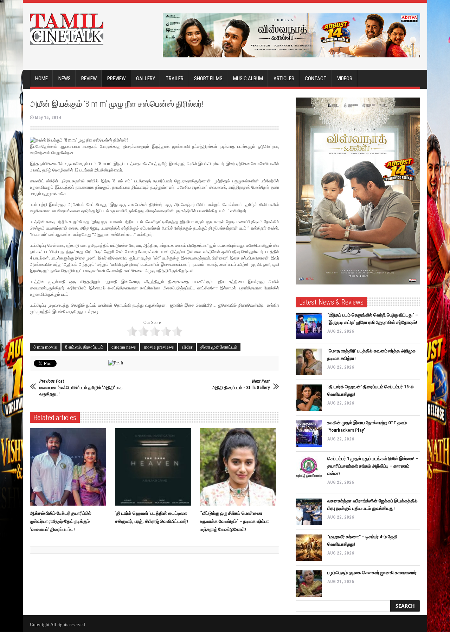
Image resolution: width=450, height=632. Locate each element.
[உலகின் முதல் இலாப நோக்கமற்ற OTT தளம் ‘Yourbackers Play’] (309, 433)
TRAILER (175, 78)
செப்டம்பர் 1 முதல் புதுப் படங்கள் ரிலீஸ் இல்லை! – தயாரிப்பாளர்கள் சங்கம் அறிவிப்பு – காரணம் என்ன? (372, 466)
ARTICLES (284, 78)
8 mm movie (45, 347)
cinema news (123, 347)
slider (187, 347)
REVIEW (89, 78)
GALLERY (145, 78)
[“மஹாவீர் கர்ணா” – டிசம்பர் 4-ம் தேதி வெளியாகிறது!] (309, 547)
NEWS (64, 78)
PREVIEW (116, 78)
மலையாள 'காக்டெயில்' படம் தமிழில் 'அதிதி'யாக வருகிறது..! (80, 387)
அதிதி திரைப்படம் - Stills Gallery (241, 384)
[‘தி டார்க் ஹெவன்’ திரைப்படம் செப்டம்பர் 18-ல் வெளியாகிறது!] (309, 397)
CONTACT (316, 78)
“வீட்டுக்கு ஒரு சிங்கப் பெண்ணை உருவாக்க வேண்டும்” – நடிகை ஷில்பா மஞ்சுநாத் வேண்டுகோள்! (234, 521)
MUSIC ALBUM (248, 78)
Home (41, 78)
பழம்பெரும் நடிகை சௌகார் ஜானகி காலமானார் (372, 572)
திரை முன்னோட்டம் (218, 347)
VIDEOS (344, 78)
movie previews (159, 347)
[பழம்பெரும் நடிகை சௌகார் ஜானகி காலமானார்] (309, 583)
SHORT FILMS (208, 78)
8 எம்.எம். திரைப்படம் (84, 347)
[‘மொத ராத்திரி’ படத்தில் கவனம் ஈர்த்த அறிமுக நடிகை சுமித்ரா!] (309, 362)
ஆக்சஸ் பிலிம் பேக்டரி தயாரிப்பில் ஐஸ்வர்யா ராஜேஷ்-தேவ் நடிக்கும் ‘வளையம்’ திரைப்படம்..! (60, 521)
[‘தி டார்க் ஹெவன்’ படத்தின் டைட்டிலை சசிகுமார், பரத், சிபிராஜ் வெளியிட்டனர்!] (155, 467)
